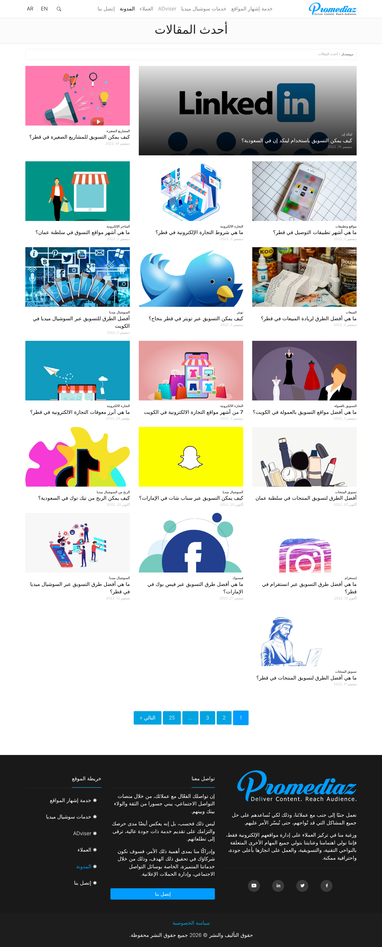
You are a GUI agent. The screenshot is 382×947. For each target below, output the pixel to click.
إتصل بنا (106, 9)
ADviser (167, 9)
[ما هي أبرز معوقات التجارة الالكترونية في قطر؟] (77, 370)
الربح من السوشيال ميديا (113, 492)
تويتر (240, 312)
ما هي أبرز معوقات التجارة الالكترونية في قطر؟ (80, 412)
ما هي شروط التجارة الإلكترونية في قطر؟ (199, 232)
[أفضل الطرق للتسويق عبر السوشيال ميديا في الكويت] (77, 277)
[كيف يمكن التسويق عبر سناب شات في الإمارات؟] (191, 457)
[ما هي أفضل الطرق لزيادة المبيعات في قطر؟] (304, 277)
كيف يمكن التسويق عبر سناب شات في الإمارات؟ (191, 498)
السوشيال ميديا (119, 312)
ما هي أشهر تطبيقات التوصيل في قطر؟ (315, 232)
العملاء (146, 9)
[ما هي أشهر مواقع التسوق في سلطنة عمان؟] (77, 191)
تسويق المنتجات (346, 492)
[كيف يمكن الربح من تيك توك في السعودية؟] (77, 457)
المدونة (127, 9)
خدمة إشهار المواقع (252, 9)
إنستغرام (351, 578)
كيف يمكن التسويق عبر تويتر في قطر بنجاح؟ (196, 318)
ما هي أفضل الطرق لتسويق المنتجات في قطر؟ (306, 678)
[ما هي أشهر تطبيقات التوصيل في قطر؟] (304, 191)
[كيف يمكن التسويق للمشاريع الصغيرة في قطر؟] (77, 96)
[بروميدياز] (333, 9)
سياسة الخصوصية (191, 923)
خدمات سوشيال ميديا (204, 9)
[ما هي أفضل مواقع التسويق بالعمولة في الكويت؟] (304, 370)
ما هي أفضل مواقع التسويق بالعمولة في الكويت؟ (305, 412)
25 (172, 718)
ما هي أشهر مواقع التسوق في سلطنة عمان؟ (83, 232)
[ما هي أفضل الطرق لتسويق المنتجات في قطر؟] (304, 636)
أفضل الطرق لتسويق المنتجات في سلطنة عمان (306, 498)
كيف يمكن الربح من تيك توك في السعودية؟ (84, 498)
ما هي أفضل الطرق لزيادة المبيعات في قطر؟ (309, 318)
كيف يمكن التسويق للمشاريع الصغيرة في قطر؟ (79, 137)
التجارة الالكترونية (231, 226)
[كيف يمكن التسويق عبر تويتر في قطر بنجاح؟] (191, 277)
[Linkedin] (278, 886)
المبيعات (351, 312)
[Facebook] (326, 886)
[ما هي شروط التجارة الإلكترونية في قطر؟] (191, 191)
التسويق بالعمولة (345, 406)
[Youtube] (254, 886)
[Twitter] (302, 886)
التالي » (147, 718)
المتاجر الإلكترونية (118, 226)
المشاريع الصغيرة (118, 131)
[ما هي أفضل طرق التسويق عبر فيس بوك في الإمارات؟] (191, 542)
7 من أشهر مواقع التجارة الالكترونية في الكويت (193, 412)
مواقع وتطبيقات (346, 226)
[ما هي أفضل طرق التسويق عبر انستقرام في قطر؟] (304, 542)
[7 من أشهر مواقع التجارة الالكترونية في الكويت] (191, 370)
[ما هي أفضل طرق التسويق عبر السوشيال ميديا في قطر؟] (77, 542)
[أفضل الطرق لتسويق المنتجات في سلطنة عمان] (304, 457)
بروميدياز (347, 54)
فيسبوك (237, 578)
